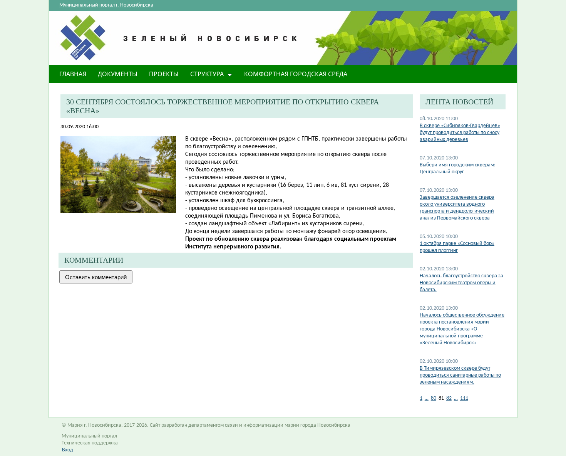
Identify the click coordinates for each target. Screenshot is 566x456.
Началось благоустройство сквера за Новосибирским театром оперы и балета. (461, 283)
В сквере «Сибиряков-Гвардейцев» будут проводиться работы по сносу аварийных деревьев (460, 132)
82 (449, 398)
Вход (67, 450)
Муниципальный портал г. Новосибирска (106, 5)
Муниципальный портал (89, 436)
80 (433, 398)
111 (464, 398)
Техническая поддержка (90, 443)
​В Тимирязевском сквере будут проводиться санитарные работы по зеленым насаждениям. (460, 375)
